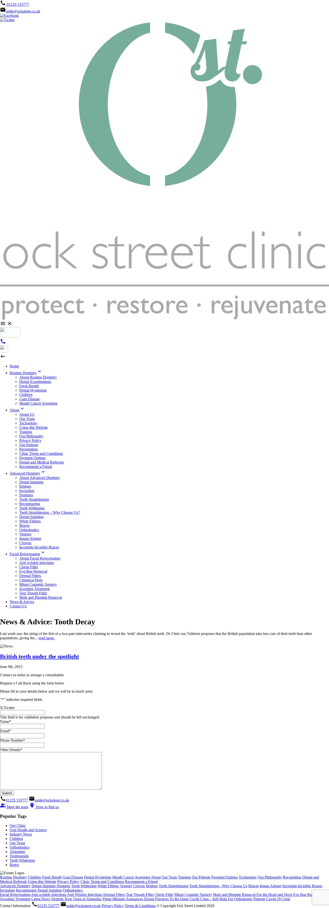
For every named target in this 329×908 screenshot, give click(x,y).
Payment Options (224, 877)
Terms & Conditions (140, 906)
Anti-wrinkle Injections (48, 895)
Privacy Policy (68, 882)
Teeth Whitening (22, 860)
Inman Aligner (271, 886)
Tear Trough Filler (140, 895)
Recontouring (26, 890)
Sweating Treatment (15, 899)
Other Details (11, 750)
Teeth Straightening (173, 886)
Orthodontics (19, 847)
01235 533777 (17, 4)
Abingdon (17, 852)
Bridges (152, 886)
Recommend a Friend (141, 882)
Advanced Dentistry (15, 886)
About (156, 877)
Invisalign (7, 890)
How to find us (44, 807)
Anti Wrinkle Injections (84, 895)
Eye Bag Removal (307, 895)
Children (16, 839)
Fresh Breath (52, 877)
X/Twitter (7, 708)
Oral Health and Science (28, 830)
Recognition (292, 877)
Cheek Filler (164, 895)
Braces (253, 886)
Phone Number (12, 740)
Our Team (17, 843)
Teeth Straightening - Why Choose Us (218, 886)
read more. (47, 638)
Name (5, 721)
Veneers (126, 886)
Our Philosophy (270, 877)
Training (184, 877)
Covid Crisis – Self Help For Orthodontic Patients (227, 899)
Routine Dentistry (13, 877)
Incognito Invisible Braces (302, 886)
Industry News (21, 834)
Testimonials (19, 856)
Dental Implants (44, 886)
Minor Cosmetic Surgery (193, 895)
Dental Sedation (50, 890)
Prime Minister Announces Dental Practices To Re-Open (146, 899)
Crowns (139, 886)
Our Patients (201, 877)
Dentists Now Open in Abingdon (76, 899)
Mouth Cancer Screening (131, 877)
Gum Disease (73, 877)
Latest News (40, 899)
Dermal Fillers (114, 895)
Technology (248, 877)
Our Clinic (18, 826)
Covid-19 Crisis (278, 899)
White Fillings (108, 886)
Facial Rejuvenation (15, 895)
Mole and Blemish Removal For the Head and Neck (252, 895)
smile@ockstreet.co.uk (23, 11)
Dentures (63, 886)
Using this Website (42, 882)
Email (5, 731)
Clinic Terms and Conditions (102, 882)
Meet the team (14, 807)
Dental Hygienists (97, 877)
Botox (14, 865)
